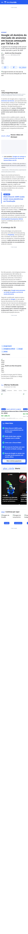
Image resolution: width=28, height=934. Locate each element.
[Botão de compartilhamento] (5, 67)
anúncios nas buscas (7, 101)
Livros (20, 390)
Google (13, 299)
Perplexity (11, 235)
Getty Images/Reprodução (9, 93)
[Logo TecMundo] (10, 2)
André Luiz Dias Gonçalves (13, 53)
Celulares (9, 390)
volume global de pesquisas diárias (12, 219)
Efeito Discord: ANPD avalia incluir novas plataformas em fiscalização (13, 199)
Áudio (25, 390)
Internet (4, 32)
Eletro (15, 390)
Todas (3, 390)
